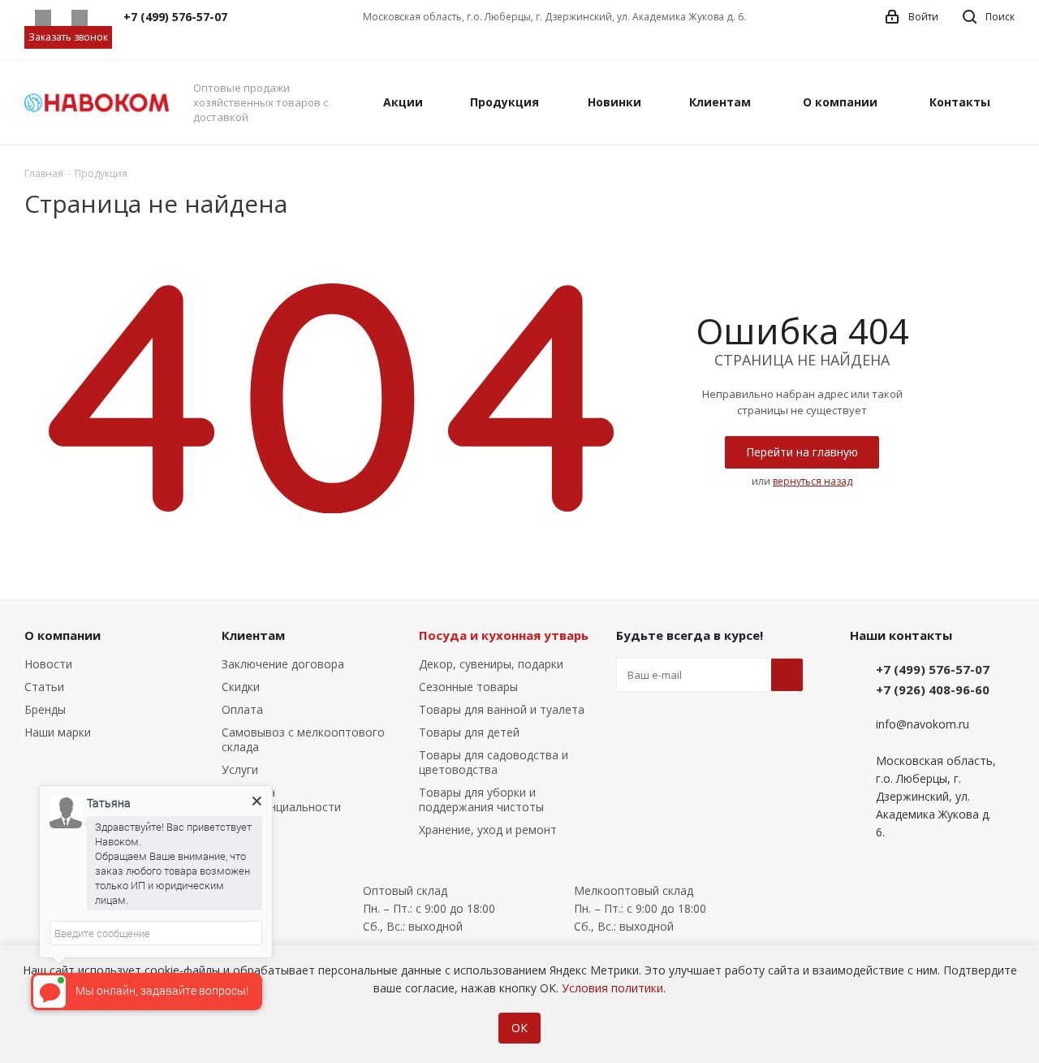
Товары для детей (469, 732)
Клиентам (253, 635)
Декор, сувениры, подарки (491, 664)
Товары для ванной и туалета (501, 709)
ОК (519, 1027)
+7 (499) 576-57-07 (932, 669)
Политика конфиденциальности (281, 799)
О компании (62, 635)
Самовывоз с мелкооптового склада (303, 739)
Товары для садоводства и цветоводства (493, 762)
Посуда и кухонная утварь (503, 635)
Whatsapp (42, 18)
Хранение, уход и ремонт (488, 829)
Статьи (44, 686)
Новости (48, 664)
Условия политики (612, 988)
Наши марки (57, 732)
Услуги (240, 769)
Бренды (45, 709)
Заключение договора (283, 664)
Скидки (241, 686)
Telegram (79, 18)
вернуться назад (812, 481)
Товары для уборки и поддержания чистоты (481, 799)
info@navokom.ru (922, 724)
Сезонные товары (468, 686)
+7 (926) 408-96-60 (932, 689)
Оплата (242, 709)
